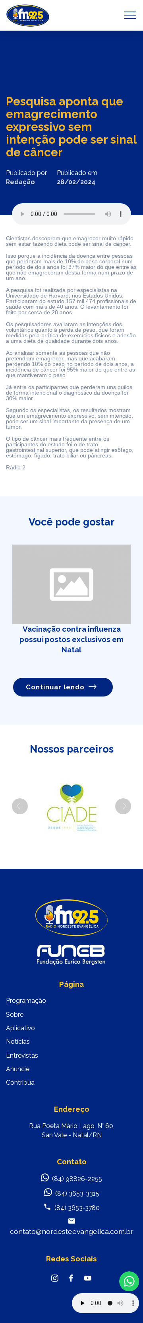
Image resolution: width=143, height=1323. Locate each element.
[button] (20, 806)
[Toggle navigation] (130, 15)
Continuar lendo (55, 687)
